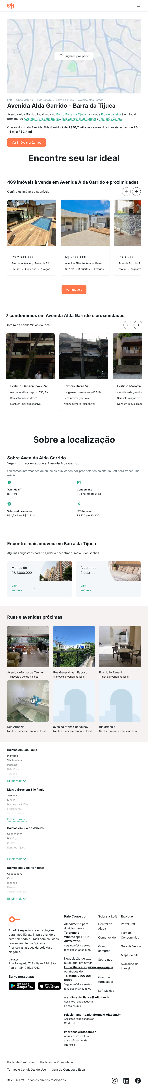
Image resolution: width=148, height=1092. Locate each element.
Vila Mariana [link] (14, 760)
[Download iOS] (49, 986)
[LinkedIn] (126, 1081)
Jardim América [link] (16, 891)
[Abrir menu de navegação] (138, 5)
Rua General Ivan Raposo (79, 118)
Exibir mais (14, 781)
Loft (9, 99)
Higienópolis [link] (14, 808)
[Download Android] (22, 986)
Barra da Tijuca (65, 99)
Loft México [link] (106, 990)
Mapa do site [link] (130, 955)
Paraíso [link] (11, 887)
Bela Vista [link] (13, 769)
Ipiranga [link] (12, 882)
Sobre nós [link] (105, 959)
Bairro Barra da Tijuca (71, 114)
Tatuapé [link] (12, 773)
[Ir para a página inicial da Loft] (12, 5)
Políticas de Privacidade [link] (56, 1062)
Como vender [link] (107, 937)
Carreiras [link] (104, 968)
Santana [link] (12, 795)
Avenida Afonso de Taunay (42, 118)
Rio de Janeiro (43, 99)
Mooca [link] (11, 799)
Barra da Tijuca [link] (16, 847)
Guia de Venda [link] (131, 946)
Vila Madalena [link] (15, 813)
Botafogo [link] (12, 838)
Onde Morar (23, 99)
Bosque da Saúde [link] (17, 804)
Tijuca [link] (10, 852)
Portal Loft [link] (128, 924)
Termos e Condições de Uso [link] (26, 1069)
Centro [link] (11, 843)
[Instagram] (115, 1081)
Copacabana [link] (14, 833)
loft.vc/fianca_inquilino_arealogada (88, 967)
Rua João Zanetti (110, 118)
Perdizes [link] (12, 764)
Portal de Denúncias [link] (20, 1062)
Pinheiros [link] (12, 755)
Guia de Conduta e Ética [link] (68, 1069)
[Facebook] (138, 1081)
